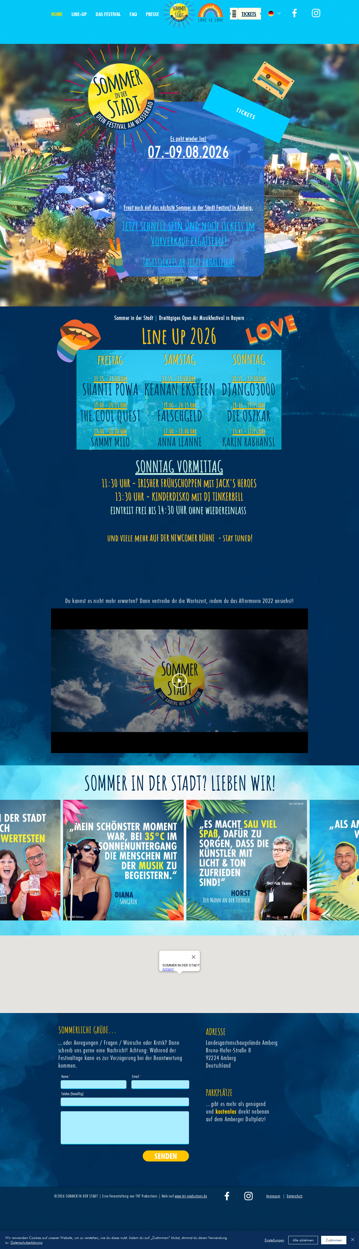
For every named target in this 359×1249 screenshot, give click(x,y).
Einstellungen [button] (274, 1240)
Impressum (273, 1196)
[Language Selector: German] (274, 13)
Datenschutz (294, 1196)
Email (135, 1076)
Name (64, 1076)
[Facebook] (294, 13)
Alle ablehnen (303, 1240)
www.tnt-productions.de (191, 1196)
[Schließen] (353, 1240)
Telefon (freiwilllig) (72, 1094)
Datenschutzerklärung (27, 1242)
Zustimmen (334, 1240)
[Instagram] (316, 13)
